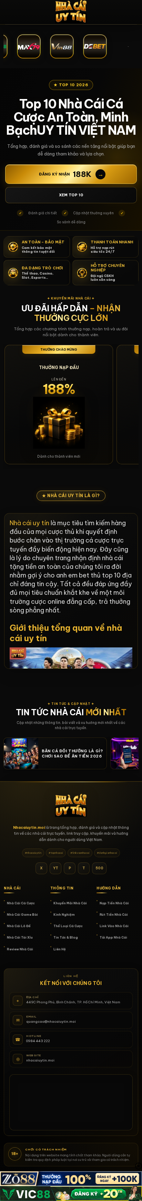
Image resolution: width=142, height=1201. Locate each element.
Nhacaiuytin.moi (29, 827)
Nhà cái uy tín (29, 523)
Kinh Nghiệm (64, 914)
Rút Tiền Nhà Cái (114, 914)
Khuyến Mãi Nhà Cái (70, 903)
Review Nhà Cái (20, 949)
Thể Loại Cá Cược (68, 926)
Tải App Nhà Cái (113, 937)
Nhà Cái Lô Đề (19, 926)
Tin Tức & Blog (65, 937)
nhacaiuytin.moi (40, 1060)
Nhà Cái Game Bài (22, 914)
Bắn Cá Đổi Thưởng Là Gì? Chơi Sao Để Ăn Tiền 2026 (72, 754)
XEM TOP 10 (71, 194)
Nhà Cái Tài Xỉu (20, 937)
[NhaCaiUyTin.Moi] (71, 12)
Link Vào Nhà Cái (114, 926)
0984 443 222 (38, 1041)
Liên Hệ (59, 949)
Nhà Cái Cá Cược (21, 903)
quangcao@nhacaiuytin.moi (51, 1021)
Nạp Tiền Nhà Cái (114, 903)
